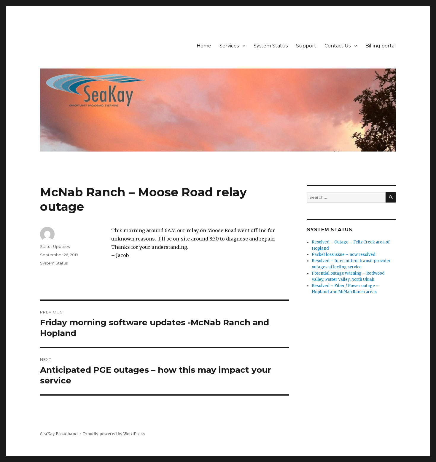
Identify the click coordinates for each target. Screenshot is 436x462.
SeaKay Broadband (59, 433)
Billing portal (380, 46)
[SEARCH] (391, 197)
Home (204, 46)
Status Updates (55, 246)
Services (229, 46)
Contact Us (337, 46)
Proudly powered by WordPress (114, 433)
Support (306, 46)
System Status (271, 46)
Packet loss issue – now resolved (343, 254)
